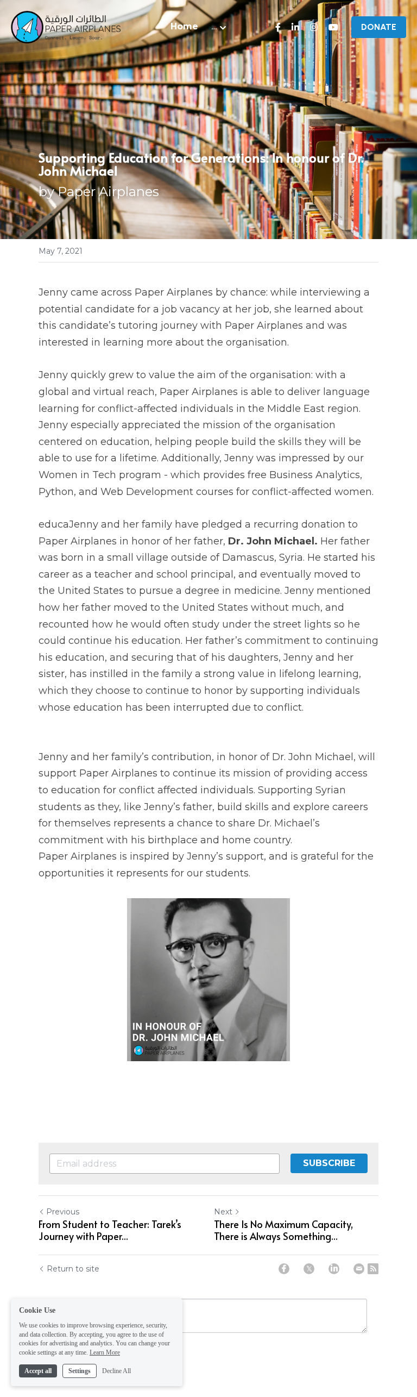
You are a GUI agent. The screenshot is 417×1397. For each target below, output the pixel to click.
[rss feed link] (373, 1268)
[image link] (66, 26)
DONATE (378, 27)
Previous (62, 1212)
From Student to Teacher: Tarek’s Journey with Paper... (110, 1230)
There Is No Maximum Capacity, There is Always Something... (283, 1230)
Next (223, 1212)
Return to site (73, 1269)
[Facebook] (284, 1268)
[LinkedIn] (333, 1268)
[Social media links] (278, 27)
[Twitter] (309, 1268)
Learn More (105, 1352)
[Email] (358, 1268)
